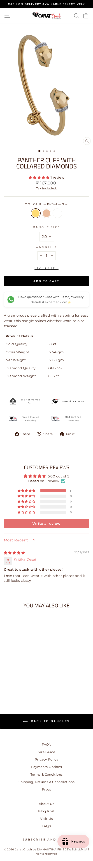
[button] (40, 177)
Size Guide (46, 752)
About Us (46, 804)
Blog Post (46, 811)
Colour (46, 204)
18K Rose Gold (46, 213)
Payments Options (46, 767)
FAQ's (46, 744)
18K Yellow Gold (35, 213)
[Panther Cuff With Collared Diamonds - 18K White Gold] (25, 686)
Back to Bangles (49, 721)
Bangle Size (46, 227)
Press (46, 789)
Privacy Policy (46, 759)
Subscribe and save (45, 839)
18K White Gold (57, 213)
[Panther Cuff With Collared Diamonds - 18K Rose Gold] (20, 686)
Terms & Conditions (46, 774)
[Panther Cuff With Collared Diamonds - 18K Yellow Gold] (14, 686)
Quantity (46, 246)
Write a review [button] (46, 523)
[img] (14, 553)
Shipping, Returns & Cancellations (46, 782)
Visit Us (46, 818)
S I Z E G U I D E (47, 268)
